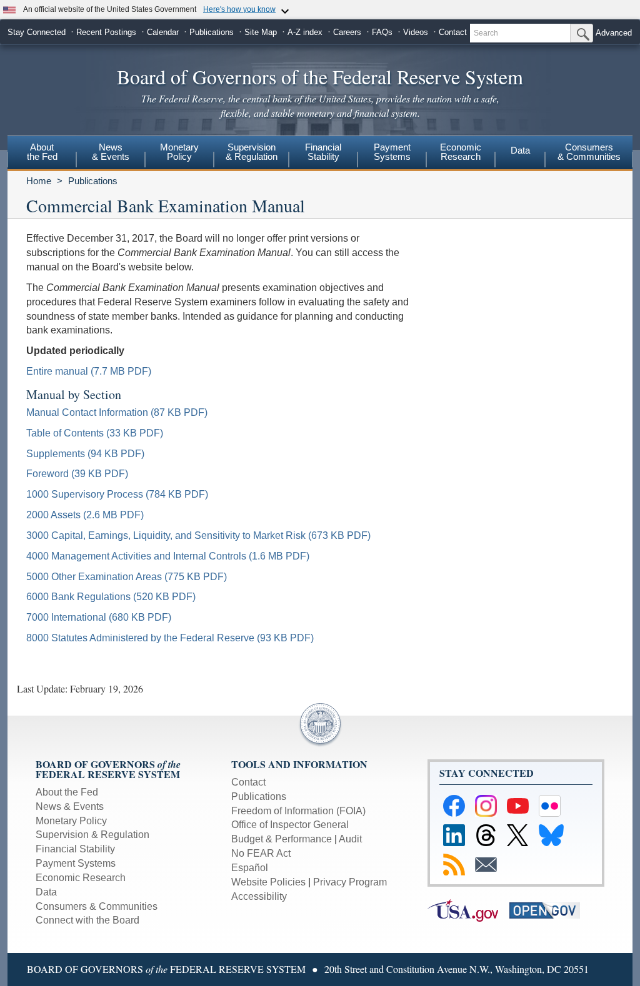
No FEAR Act (261, 853)
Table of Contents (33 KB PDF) (94, 433)
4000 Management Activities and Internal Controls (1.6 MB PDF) (167, 556)
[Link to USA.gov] (468, 909)
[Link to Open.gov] (549, 909)
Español (249, 867)
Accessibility (259, 896)
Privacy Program (350, 882)
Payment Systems (76, 863)
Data (520, 150)
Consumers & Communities (589, 152)
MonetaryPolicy (179, 152)
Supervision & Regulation (92, 834)
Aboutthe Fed (42, 152)
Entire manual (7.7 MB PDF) (88, 371)
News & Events (70, 806)
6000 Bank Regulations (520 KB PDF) (111, 596)
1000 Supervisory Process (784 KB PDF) (117, 494)
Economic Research (81, 877)
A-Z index (305, 32)
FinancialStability (323, 152)
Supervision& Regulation (252, 152)
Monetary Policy (71, 821)
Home (38, 180)
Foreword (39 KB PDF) (77, 473)
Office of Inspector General (290, 824)
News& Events (110, 152)
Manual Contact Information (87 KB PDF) (117, 412)
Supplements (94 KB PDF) (85, 453)
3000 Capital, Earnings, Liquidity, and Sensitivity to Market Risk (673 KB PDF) (198, 535)
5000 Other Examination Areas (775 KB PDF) (126, 576)
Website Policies (268, 882)
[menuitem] (42, 153)
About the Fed (67, 792)
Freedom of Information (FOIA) (298, 811)
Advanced (614, 32)
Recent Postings (106, 32)
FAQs (382, 32)
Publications (211, 32)
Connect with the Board (87, 920)
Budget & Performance (281, 839)
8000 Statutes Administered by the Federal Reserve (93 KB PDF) (170, 638)
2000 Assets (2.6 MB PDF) (85, 515)
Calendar (163, 32)
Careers (347, 32)
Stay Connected (37, 32)
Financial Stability (75, 849)
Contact (453, 32)
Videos (415, 32)
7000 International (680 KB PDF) (98, 617)
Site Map (260, 32)
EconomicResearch (460, 152)
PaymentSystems (392, 152)
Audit (350, 839)
